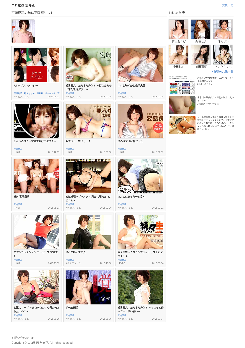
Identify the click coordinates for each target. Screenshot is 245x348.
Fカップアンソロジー (26, 85)
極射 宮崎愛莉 (21, 196)
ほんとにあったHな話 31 (132, 196)
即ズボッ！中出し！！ (78, 141)
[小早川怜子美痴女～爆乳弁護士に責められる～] (182, 97)
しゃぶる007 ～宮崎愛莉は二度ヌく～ (35, 141)
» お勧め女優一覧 (222, 71)
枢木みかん (50, 93)
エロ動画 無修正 (23, 5)
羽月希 (40, 93)
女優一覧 (228, 5)
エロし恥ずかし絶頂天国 (131, 85)
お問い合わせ (20, 337)
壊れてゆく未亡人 (76, 252)
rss (32, 337)
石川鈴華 (18, 93)
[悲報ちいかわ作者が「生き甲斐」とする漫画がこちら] (182, 77)
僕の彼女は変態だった (130, 141)
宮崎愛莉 (70, 93)
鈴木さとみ (29, 93)
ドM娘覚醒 (72, 307)
